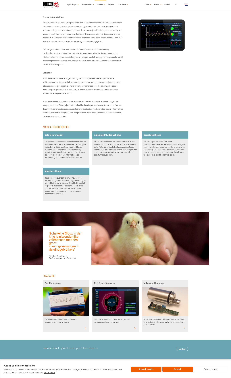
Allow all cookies (146, 369)
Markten (100, 5)
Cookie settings (210, 369)
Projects (111, 5)
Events (156, 5)
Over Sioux (122, 5)
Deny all (177, 369)
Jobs (147, 5)
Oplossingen (71, 5)
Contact (167, 5)
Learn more (49, 372)
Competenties (87, 5)
